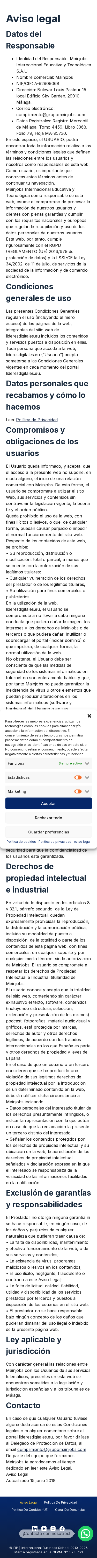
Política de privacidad (55, 842)
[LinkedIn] (35, 1528)
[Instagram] (53, 1528)
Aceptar (48, 803)
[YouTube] (44, 1528)
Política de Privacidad (37, 419)
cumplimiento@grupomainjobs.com (51, 1449)
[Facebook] (62, 1528)
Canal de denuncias (70, 1510)
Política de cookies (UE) (30, 1510)
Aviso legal (82, 842)
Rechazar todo (48, 817)
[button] (89, 716)
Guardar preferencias (48, 831)
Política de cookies (21, 842)
